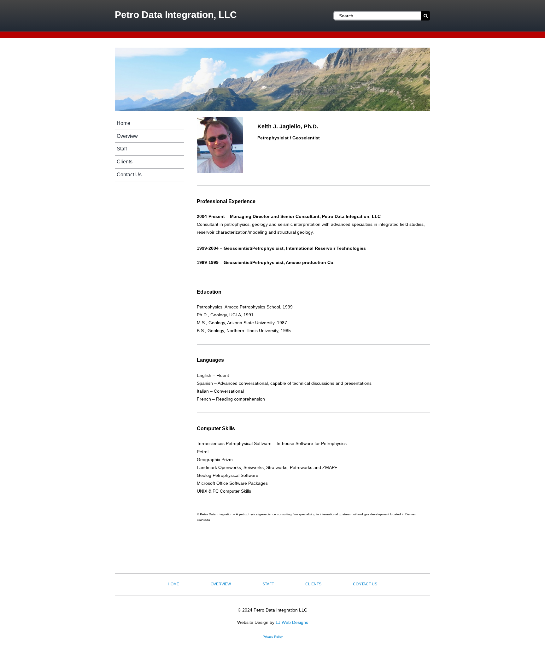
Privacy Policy (273, 636)
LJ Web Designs (292, 622)
